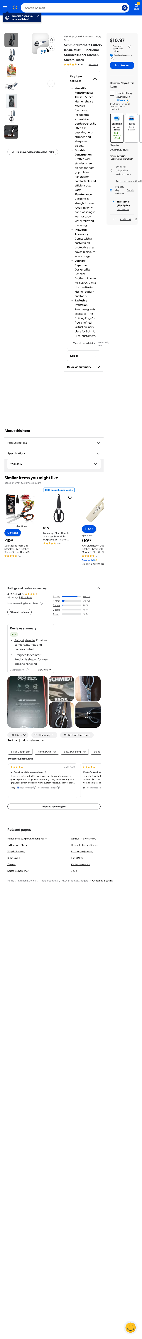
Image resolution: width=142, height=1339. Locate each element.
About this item (17, 431)
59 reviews (26, 597)
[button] (51, 40)
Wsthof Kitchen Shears (83, 838)
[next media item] (51, 83)
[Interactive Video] (11, 40)
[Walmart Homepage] (15, 8)
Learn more (123, 209)
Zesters (11, 864)
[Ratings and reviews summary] (98, 586)
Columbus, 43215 (119, 149)
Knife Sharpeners (80, 864)
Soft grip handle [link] (24, 640)
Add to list (125, 219)
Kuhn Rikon (13, 857)
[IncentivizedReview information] (58, 787)
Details (130, 190)
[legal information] (129, 46)
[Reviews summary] (85, 64)
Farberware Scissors (82, 851)
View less (43, 669)
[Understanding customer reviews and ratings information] (41, 603)
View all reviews (19, 612)
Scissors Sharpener (17, 870)
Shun (74, 870)
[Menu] (6, 8)
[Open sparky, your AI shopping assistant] (130, 1327)
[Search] (125, 8)
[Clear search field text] (120, 8)
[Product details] (98, 443)
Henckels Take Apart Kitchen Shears (27, 838)
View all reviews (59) (54, 806)
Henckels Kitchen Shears (84, 845)
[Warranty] (95, 464)
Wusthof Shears (16, 851)
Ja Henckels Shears (17, 845)
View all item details (84, 343)
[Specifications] (98, 453)
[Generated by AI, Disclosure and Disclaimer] (109, 343)
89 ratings (93, 64)
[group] (81, 64)
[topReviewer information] (34, 787)
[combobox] (75, 8)
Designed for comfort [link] (28, 655)
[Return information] (112, 58)
